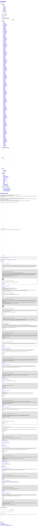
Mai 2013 (4, 120)
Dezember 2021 (5, 52)
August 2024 (4, 33)
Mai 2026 (4, 23)
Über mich (4, 171)
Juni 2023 (4, 41)
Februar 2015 (4, 106)
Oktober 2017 (5, 85)
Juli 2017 (4, 87)
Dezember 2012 (5, 123)
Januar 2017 (4, 91)
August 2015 (4, 102)
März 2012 (4, 129)
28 (4, 15)
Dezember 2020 (5, 60)
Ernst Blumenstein (5, 178)
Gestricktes (4, 8)
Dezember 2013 (5, 115)
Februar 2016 (4, 98)
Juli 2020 (4, 63)
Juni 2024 (4, 34)
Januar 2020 (4, 67)
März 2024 (4, 36)
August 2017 (4, 86)
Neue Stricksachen (2, 523)
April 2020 (4, 65)
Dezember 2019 (5, 68)
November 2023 (5, 39)
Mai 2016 (4, 96)
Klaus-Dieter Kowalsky (4, 378)
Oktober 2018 (5, 77)
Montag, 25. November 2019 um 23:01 (6, 492)
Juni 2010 (4, 143)
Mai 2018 (4, 80)
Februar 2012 (4, 130)
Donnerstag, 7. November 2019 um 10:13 (6, 364)
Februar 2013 (4, 122)
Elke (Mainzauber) (4, 466)
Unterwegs (4, 10)
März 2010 (4, 145)
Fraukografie (4, 189)
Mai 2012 (4, 128)
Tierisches (4, 9)
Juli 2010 (4, 142)
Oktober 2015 (5, 101)
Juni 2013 (4, 119)
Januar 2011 (4, 138)
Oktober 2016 (5, 93)
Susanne (3, 491)
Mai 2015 (4, 104)
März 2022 (4, 50)
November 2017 (5, 84)
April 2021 (4, 57)
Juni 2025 (4, 26)
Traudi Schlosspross (5, 184)
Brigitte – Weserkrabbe (6, 176)
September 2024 (5, 32)
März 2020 (4, 66)
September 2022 (5, 46)
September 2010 (5, 141)
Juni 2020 (4, 64)
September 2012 (5, 125)
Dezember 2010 (5, 139)
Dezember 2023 (5, 38)
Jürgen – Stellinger (5, 181)
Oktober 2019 (5, 69)
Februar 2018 (4, 82)
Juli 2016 (4, 95)
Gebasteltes (4, 7)
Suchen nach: (3, 19)
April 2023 (4, 42)
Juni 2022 (4, 48)
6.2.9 (7, 524)
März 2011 (4, 137)
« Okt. (2, 16)
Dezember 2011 (5, 131)
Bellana (4, 175)
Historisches (8, 189)
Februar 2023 (4, 43)
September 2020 (5, 62)
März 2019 (4, 74)
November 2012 (5, 124)
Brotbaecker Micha (5, 177)
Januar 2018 (4, 83)
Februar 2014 (4, 114)
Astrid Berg (3, 363)
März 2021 (4, 58)
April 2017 (4, 89)
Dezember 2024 (5, 30)
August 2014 (4, 110)
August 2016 (4, 94)
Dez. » (4, 16)
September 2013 (5, 117)
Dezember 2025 (5, 24)
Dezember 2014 (5, 107)
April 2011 (4, 136)
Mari (3, 182)
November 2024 (5, 31)
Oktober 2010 (5, 140)
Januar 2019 (4, 75)
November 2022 (5, 45)
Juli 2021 (4, 55)
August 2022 (4, 47)
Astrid (4, 174)
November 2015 (5, 100)
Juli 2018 (4, 79)
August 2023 (4, 40)
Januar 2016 (4, 99)
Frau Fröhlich (4, 179)
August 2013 (4, 118)
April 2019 (4, 73)
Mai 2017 (4, 88)
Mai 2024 (4, 35)
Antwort (3, 268)
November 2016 (5, 92)
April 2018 (4, 81)
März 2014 (4, 113)
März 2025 (4, 28)
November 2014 (5, 108)
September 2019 (5, 70)
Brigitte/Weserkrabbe (4, 445)
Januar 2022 (4, 51)
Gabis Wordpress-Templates (9, 525)
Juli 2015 (4, 103)
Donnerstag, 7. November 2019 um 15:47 (6, 390)
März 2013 (4, 121)
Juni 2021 (4, 56)
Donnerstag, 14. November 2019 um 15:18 (6, 480)
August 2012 (4, 126)
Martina (4, 183)
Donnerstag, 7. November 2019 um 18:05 (6, 407)
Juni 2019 (4, 72)
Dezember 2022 (5, 44)
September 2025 (5, 25)
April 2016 (4, 97)
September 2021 (5, 54)
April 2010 (4, 144)
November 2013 (5, 116)
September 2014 (5, 109)
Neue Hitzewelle (8, 188)
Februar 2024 (4, 37)
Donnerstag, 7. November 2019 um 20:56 (6, 426)
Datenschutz (4, 170)
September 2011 (5, 133)
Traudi (2, 389)
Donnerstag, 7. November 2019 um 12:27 (6, 379)
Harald (4, 180)
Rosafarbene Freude (4, 193)
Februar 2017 (4, 90)
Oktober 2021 (5, 53)
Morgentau (3, 346)
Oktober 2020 (5, 61)
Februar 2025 (4, 29)
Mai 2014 (4, 112)
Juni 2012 (4, 127)
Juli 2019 (4, 71)
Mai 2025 (4, 27)
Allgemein (4, 6)
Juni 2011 (4, 135)
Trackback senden (9, 259)
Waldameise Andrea (5, 185)
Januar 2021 (4, 59)
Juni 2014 (4, 111)
